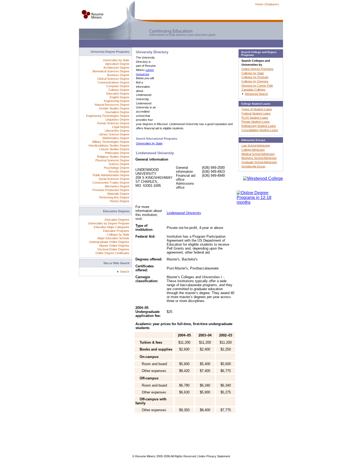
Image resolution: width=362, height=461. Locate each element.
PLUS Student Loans (254, 117)
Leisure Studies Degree (114, 149)
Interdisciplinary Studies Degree (109, 145)
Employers (272, 4)
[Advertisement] (175, 45)
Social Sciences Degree (114, 178)
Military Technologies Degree (110, 141)
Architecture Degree (116, 67)
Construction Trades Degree (110, 182)
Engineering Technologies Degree (107, 115)
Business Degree (118, 75)
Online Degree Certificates (112, 253)
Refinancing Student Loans (258, 125)
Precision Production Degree (110, 190)
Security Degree (118, 171)
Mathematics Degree (116, 138)
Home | (259, 4)
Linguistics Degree (117, 119)
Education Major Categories (111, 227)
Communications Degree (113, 82)
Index (202, 456)
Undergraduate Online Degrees (109, 241)
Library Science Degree (114, 134)
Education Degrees (117, 219)
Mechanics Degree (117, 186)
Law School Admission (255, 145)
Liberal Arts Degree (117, 130)
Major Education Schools (113, 238)
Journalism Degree (117, 112)
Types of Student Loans (256, 109)
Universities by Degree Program (108, 223)
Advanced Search (256, 93)
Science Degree (119, 164)
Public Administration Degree (111, 175)
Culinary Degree (118, 89)
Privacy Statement (218, 456)
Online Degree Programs (257, 68)
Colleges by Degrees (254, 81)
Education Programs (116, 230)
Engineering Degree (116, 101)
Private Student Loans (255, 121)
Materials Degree (118, 193)
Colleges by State (118, 234)
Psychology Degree (116, 167)
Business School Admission (259, 157)
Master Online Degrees (114, 245)
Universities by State (149, 143)
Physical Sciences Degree (112, 160)
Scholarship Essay (253, 166)
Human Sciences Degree (113, 123)
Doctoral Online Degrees (113, 249)
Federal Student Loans (256, 113)
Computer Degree (117, 86)
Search (124, 271)
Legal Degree (120, 126)
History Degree (119, 201)
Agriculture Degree (117, 63)
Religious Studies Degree (113, 156)
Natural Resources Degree (112, 104)
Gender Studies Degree (114, 108)
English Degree (119, 97)
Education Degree (117, 93)
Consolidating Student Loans (259, 130)
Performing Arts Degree (114, 197)
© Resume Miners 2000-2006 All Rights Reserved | (165, 456)
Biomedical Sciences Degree (110, 71)
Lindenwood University (184, 213)
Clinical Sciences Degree (113, 78)
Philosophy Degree (117, 152)
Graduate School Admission (259, 162)
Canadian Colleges (253, 89)
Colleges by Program (254, 77)
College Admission (253, 149)
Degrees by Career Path (257, 85)
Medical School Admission (258, 154)
